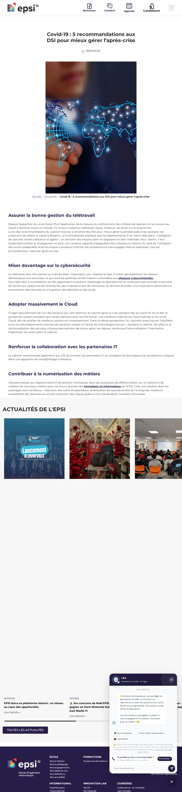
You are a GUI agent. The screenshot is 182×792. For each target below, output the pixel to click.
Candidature (151, 10)
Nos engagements (59, 767)
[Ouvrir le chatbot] (171, 781)
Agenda (129, 11)
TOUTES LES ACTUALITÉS (25, 730)
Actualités (50, 196)
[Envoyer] (171, 768)
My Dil (87, 787)
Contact (109, 10)
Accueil (36, 196)
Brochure (89, 10)
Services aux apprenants (164, 774)
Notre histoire (57, 761)
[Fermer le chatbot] (171, 680)
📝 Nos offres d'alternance (151, 733)
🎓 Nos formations (123, 733)
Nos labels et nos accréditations (59, 772)
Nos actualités (57, 777)
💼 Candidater (121, 739)
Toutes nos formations (96, 761)
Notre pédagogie (59, 764)
